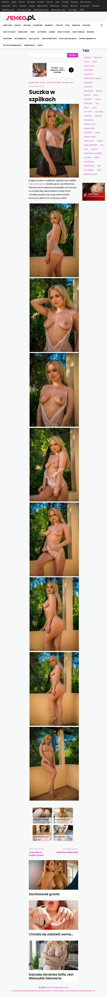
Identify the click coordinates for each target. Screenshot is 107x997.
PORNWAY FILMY (76, 991)
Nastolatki (95, 6)
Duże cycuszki (86, 2)
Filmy (15, 6)
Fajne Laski (6, 6)
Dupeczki (74, 2)
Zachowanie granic (44, 894)
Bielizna (22, 2)
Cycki (57, 2)
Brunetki (40, 2)
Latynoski (22, 6)
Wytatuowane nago (58, 10)
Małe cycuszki (42, 6)
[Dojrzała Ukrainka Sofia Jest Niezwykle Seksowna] (53, 955)
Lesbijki (32, 6)
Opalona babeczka (67, 852)
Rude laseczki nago (24, 10)
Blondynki (31, 2)
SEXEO (82, 10)
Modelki (65, 6)
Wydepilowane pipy (41, 10)
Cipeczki (50, 2)
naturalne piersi (37, 183)
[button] (101, 25)
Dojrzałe (65, 2)
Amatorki (5, 2)
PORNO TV (63, 991)
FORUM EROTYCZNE (48, 991)
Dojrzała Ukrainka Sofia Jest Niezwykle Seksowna (51, 976)
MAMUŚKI (35, 991)
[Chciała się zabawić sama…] (53, 915)
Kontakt (64, 987)
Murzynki (73, 6)
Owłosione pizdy (8, 10)
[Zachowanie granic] (53, 875)
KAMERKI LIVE (89, 991)
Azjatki (13, 2)
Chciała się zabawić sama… (51, 934)
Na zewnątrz (84, 6)
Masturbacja (54, 6)
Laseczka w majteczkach (36, 854)
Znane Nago (72, 10)
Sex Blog (56, 987)
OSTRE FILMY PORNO (20, 991)
